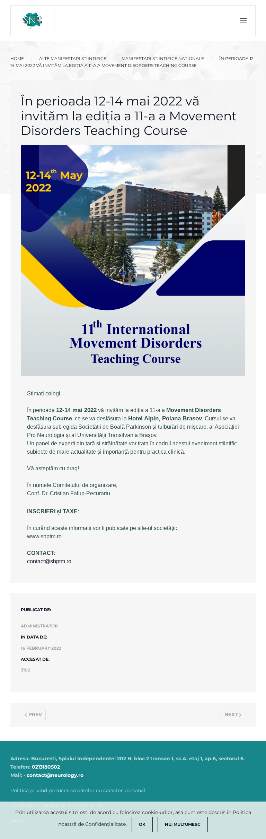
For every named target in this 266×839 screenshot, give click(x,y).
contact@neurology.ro (55, 775)
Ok (142, 824)
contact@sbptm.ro (49, 561)
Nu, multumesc (183, 824)
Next (231, 714)
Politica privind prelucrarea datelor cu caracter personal (77, 790)
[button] (243, 20)
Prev (35, 714)
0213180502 (46, 767)
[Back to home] (32, 21)
